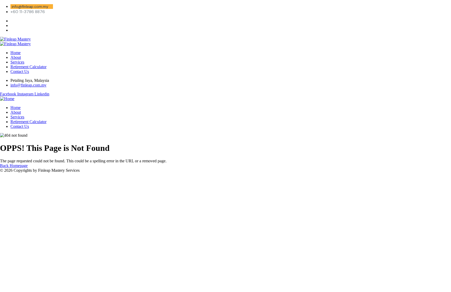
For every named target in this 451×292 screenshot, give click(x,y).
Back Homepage (14, 165)
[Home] (7, 98)
